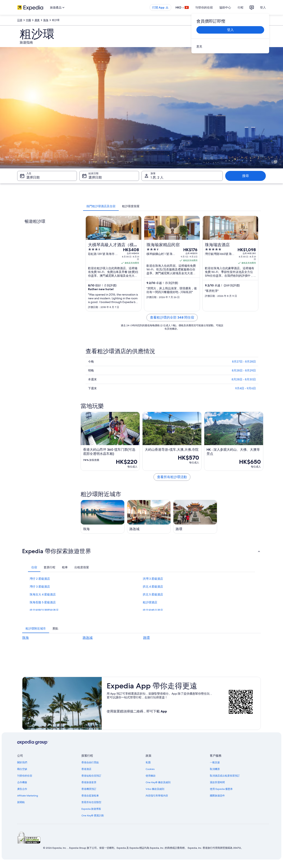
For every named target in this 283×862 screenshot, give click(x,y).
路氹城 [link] (88, 638)
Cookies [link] (150, 769)
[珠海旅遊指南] (103, 517)
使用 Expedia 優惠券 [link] (221, 789)
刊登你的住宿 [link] (24, 775)
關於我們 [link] (22, 762)
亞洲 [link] (19, 20)
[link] (230, 46)
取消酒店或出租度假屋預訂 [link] (225, 775)
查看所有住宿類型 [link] (91, 802)
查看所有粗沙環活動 (172, 477)
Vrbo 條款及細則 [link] (155, 789)
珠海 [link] (45, 20)
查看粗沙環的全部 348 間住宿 (172, 317)
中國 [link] (28, 20)
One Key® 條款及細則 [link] (158, 782)
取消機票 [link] (215, 769)
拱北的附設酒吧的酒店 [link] (44, 610)
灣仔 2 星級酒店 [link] (40, 579)
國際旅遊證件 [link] (217, 795)
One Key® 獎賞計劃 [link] (92, 815)
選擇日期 (33, 177)
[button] (141, 551)
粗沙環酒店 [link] (150, 602)
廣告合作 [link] (22, 789)
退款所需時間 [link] (217, 782)
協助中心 (225, 7)
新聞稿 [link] (21, 802)
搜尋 (245, 176)
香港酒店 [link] (86, 769)
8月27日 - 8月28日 (244, 361)
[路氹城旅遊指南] (149, 517)
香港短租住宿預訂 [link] (91, 775)
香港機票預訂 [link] (88, 789)
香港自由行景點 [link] (90, 762)
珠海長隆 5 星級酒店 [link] (43, 602)
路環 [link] (146, 638)
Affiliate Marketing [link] (27, 795)
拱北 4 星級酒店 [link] (153, 586)
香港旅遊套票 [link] (88, 782)
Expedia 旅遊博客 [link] (91, 809)
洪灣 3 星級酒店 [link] (153, 579)
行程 (240, 7)
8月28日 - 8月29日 (244, 370)
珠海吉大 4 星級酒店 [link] (43, 594)
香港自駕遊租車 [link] (90, 795)
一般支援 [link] (215, 762)
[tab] (101, 206)
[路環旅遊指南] (195, 517)
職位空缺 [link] (22, 769)
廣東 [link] (37, 20)
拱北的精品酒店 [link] (153, 610)
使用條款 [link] (151, 775)
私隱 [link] (148, 762)
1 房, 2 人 (157, 177)
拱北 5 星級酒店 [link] (153, 594)
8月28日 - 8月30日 (244, 379)
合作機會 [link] (22, 782)
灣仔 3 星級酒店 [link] (40, 586)
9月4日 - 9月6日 (245, 388)
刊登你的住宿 (204, 7)
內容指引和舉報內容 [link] (157, 795)
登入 (263, 7)
